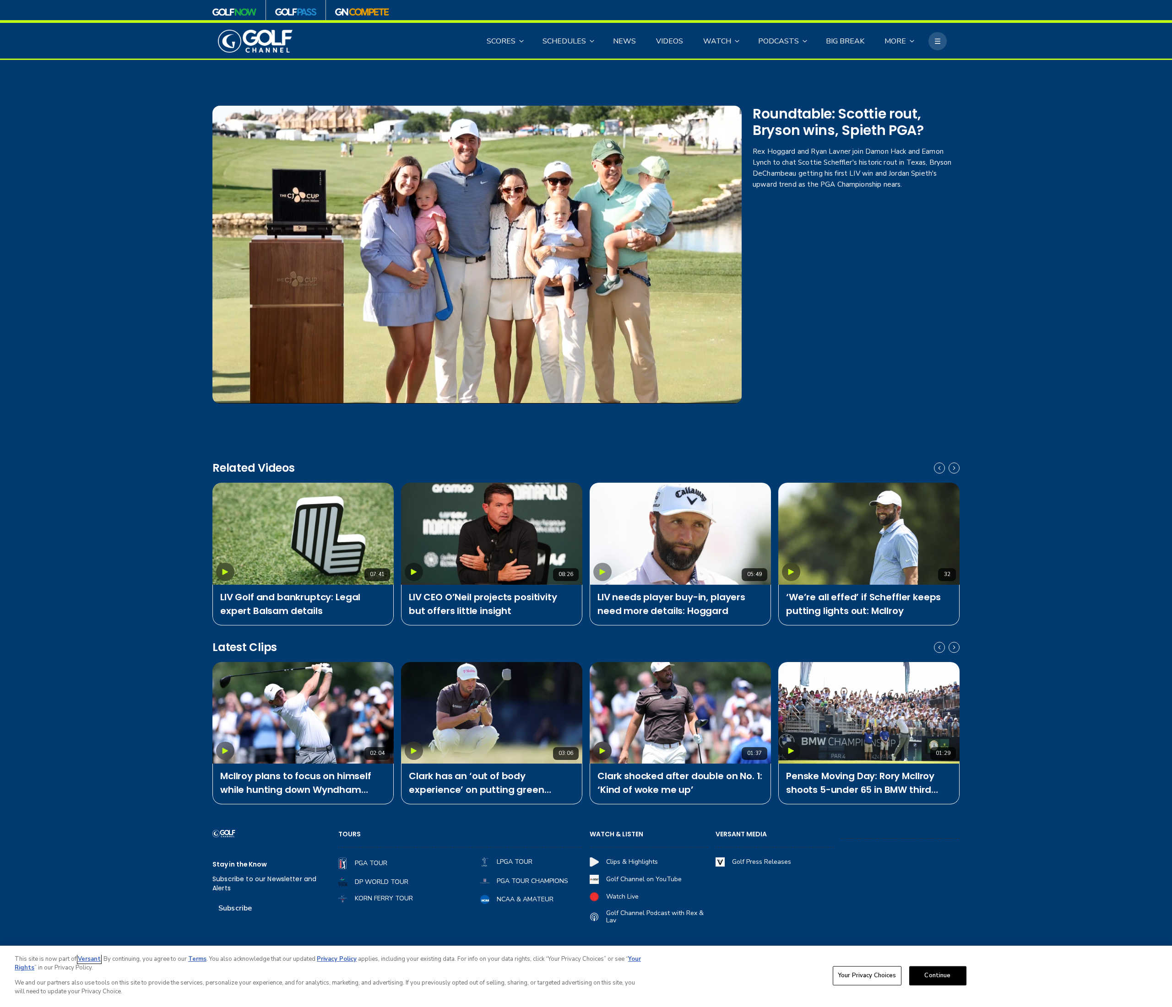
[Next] (954, 468)
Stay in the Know (239, 864)
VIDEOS (669, 41)
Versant (89, 959)
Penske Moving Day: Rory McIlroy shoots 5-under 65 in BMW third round (860, 783)
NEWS (624, 41)
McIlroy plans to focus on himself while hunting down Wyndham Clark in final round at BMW (295, 783)
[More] (937, 41)
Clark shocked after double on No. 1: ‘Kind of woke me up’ (679, 783)
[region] (586, 976)
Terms (197, 959)
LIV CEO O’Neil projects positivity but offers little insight (483, 604)
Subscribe (235, 908)
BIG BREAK (845, 41)
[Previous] (939, 468)
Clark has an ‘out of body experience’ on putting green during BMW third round (476, 783)
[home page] (255, 41)
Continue (937, 975)
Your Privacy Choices (867, 975)
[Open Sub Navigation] (522, 41)
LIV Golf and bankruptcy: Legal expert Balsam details (290, 604)
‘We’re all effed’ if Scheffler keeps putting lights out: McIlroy (863, 604)
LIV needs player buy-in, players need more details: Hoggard (671, 604)
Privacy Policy (337, 959)
